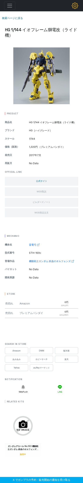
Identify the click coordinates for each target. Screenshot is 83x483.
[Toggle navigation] (9, 6)
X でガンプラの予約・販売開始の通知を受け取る (41, 479)
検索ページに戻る (12, 18)
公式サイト (41, 181)
